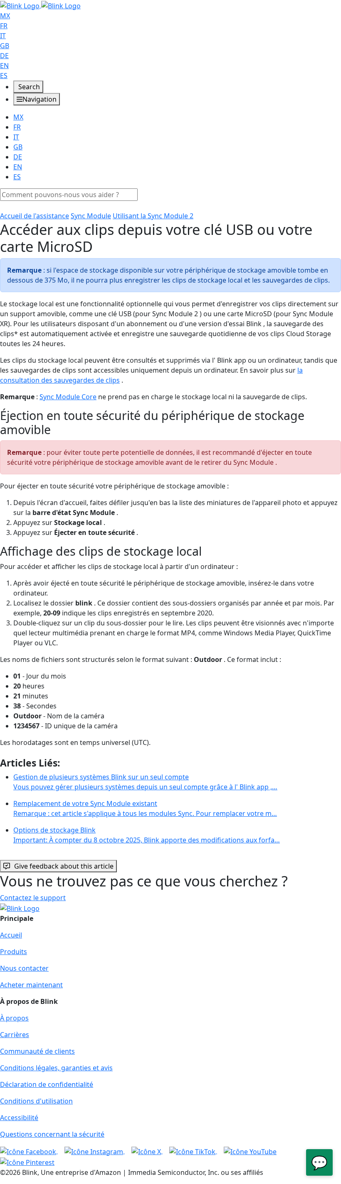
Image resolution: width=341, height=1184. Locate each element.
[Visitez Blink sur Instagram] (94, 1150)
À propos (14, 1018)
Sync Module (91, 215)
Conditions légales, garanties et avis (56, 1067)
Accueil (11, 935)
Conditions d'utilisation (36, 1101)
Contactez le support (33, 897)
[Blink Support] (40, 5)
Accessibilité (19, 1117)
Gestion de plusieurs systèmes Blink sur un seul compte (145, 781)
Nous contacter (24, 968)
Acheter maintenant (31, 984)
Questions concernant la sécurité (52, 1134)
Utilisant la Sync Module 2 (153, 215)
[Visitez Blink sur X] (147, 1150)
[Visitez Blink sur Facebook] (29, 1150)
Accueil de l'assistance (34, 215)
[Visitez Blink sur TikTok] (193, 1150)
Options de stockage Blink (146, 835)
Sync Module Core (68, 396)
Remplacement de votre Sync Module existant (145, 808)
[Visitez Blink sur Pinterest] (27, 1161)
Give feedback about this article (64, 866)
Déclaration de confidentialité (46, 1084)
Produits (13, 951)
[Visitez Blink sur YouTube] (250, 1150)
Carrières (14, 1034)
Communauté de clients (37, 1051)
